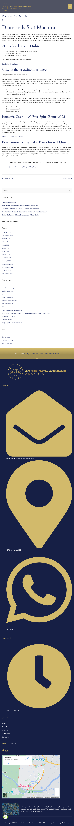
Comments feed (7, 340)
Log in (4, 334)
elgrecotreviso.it (7, 304)
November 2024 (7, 267)
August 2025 (6, 239)
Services (5, 730)
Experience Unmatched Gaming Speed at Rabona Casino (20, 209)
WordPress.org (7, 343)
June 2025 (5, 245)
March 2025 (6, 255)
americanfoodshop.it (8, 288)
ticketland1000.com (8, 316)
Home (4, 723)
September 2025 (7, 236)
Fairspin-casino (7, 307)
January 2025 (6, 261)
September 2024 (7, 273)
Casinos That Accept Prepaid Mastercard (23, 167)
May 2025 (5, 248)
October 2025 (6, 232)
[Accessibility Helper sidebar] (5, 817)
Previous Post (7, 178)
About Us (5, 727)
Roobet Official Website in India (12, 310)
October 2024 (6, 270)
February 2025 (7, 258)
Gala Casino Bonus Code (10, 64)
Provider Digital (58, 823)
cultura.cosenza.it (7, 297)
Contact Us (5, 737)
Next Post (67, 178)
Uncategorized (7, 319)
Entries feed (6, 337)
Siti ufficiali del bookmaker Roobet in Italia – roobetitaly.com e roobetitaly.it (26, 313)
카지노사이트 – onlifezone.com (12, 323)
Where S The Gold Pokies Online (12, 137)
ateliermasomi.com (8, 291)
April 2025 (5, 251)
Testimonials (6, 734)
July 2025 (5, 242)
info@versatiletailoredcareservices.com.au (41, 353)
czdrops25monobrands (9, 300)
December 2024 (7, 264)
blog (3, 294)
